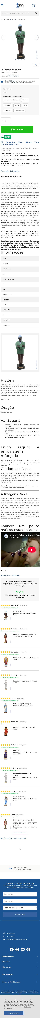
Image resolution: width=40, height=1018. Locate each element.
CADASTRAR (20, 914)
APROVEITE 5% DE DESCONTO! (20, 884)
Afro (13, 19)
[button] (15, 59)
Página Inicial (5, 19)
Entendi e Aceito (14, 1013)
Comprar (18, 129)
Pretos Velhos (21, 19)
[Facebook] (12, 951)
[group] (20, 868)
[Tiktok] (28, 951)
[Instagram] (17, 951)
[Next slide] (36, 37)
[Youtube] (23, 951)
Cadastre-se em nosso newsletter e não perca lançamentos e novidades (20, 887)
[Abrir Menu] (2, 5)
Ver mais (3, 571)
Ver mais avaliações (20, 833)
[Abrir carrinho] (35, 5)
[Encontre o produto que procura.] (36, 13)
